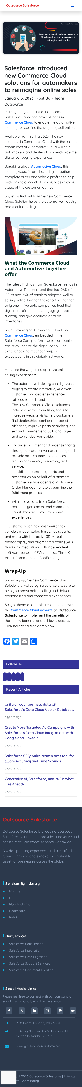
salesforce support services (29, 963)
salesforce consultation (26, 944)
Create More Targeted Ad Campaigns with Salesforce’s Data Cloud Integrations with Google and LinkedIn (39, 732)
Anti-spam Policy (26, 1081)
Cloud (28, 122)
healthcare (17, 911)
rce (20, 122)
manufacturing (19, 904)
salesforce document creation (31, 970)
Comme (11, 122)
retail (13, 917)
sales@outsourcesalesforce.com (39, 1046)
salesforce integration (25, 950)
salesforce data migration (28, 957)
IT (10, 898)
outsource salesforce (45, 1076)
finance (14, 891)
